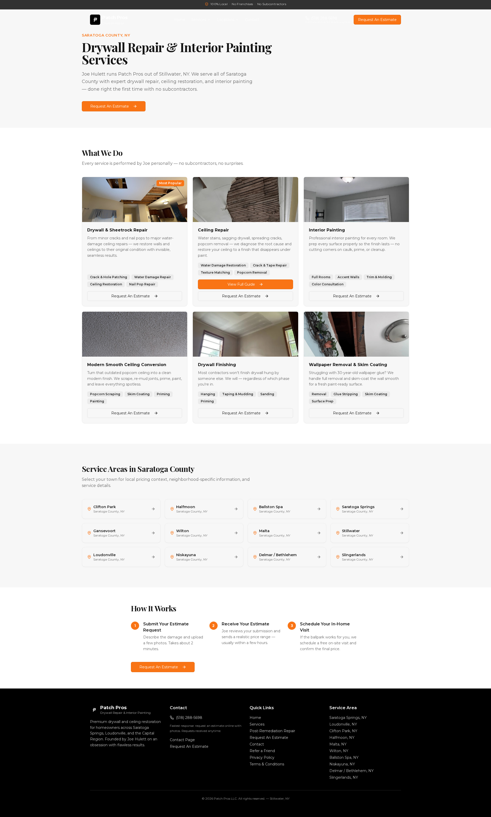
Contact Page (182, 740)
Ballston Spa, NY (344, 757)
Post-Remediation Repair (272, 731)
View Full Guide (241, 284)
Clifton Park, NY (343, 731)
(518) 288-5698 (189, 717)
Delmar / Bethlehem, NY (351, 770)
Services (198, 19)
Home (179, 19)
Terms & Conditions (267, 764)
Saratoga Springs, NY (348, 717)
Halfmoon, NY (341, 737)
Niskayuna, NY (342, 764)
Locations (225, 19)
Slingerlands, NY (343, 777)
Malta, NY (338, 744)
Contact (252, 19)
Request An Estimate (377, 19)
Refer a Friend (262, 751)
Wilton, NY (338, 751)
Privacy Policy (262, 757)
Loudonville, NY (343, 724)
